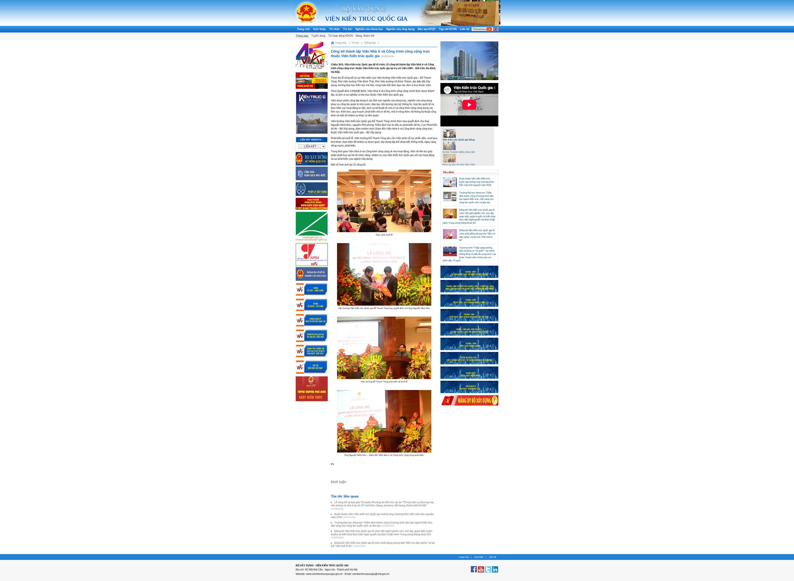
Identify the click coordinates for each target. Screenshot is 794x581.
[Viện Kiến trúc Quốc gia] (306, 24)
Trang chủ (303, 29)
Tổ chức (334, 29)
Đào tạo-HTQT (427, 29)
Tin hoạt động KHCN (340, 35)
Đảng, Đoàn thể (365, 35)
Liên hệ (464, 29)
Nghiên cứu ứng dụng (400, 29)
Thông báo (302, 35)
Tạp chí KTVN (448, 29)
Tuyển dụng (318, 35)
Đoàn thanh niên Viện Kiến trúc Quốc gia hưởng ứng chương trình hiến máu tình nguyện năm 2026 (476, 181)
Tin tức (347, 29)
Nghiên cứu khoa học (369, 29)
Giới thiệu (319, 29)
